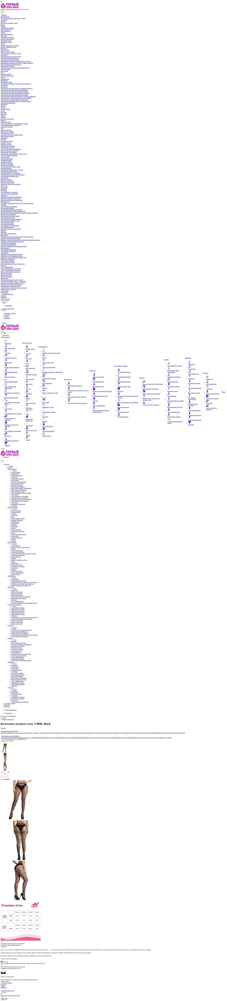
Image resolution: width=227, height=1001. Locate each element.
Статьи (3, 986)
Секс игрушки (122, 733)
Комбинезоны (39, 737)
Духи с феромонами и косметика (60, 733)
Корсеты (132, 737)
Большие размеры (16, 737)
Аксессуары (4, 737)
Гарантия (3, 984)
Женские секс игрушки (16, 733)
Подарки (14, 628)
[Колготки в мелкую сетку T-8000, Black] (21, 819)
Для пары (14, 691)
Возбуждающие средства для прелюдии (165, 733)
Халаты (109, 737)
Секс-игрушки (15, 472)
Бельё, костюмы (16, 510)
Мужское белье (96, 737)
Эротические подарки (111, 733)
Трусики (89, 737)
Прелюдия (14, 590)
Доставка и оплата (6, 983)
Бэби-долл (104, 737)
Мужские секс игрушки (97, 733)
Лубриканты (15, 579)
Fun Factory (47, 733)
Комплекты (46, 737)
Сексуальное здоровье (18, 608)
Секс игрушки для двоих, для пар (33, 733)
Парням (13, 641)
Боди (9, 737)
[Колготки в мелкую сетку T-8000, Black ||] (21, 860)
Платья (84, 737)
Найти (3, 999)
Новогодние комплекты (68, 737)
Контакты (4, 987)
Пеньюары (79, 737)
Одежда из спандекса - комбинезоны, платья (157, 737)
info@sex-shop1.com (8, 308)
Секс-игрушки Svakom (146, 733)
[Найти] (2, 13)
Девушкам (14, 665)
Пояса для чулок (139, 737)
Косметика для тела (76, 733)
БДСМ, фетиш (15, 545)
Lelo (83, 733)
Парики (114, 737)
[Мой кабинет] (1, 459)
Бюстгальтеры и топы (28, 737)
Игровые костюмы (55, 737)
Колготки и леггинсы (122, 737)
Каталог (10, 467)
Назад (11, 466)
